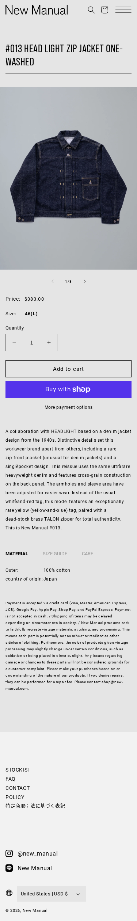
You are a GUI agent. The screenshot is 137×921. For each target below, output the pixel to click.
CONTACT (17, 787)
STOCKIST (18, 769)
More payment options (69, 407)
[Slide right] (85, 281)
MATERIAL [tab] (16, 553)
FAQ (10, 778)
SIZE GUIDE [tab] (55, 553)
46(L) (31, 313)
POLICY (14, 796)
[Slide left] (53, 281)
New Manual (35, 910)
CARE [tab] (87, 553)
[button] (91, 10)
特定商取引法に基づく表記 (35, 805)
